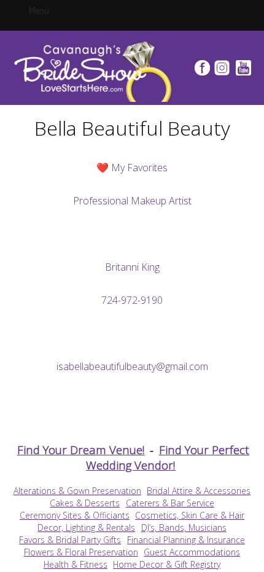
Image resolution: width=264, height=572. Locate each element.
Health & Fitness (75, 564)
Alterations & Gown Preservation (77, 491)
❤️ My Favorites (132, 167)
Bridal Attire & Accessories (198, 491)
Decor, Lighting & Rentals (86, 527)
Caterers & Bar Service (170, 503)
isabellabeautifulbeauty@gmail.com (132, 366)
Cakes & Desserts (85, 503)
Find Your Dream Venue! (81, 449)
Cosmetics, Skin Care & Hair (189, 515)
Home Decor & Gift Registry (166, 564)
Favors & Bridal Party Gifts (70, 540)
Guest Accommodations (192, 552)
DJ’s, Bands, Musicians (184, 527)
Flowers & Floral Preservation (81, 552)
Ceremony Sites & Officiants (75, 515)
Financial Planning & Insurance (186, 540)
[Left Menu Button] (51, 9)
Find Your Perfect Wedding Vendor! (167, 457)
